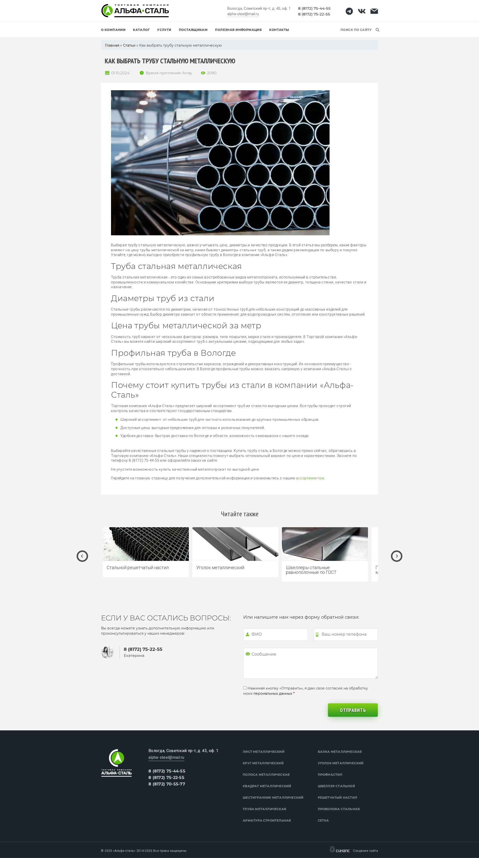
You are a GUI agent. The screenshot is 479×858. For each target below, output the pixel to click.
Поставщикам (193, 30)
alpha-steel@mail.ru (243, 14)
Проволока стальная (339, 809)
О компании (113, 30)
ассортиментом (310, 478)
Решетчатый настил (337, 797)
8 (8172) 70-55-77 (166, 784)
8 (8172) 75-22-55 (314, 14)
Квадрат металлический (267, 786)
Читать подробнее (178, 568)
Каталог (141, 30)
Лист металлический (263, 752)
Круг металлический (263, 763)
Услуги (164, 30)
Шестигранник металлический (273, 797)
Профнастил (330, 774)
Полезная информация (238, 30)
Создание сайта (365, 851)
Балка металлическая (340, 752)
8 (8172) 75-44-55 (314, 8)
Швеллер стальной (336, 786)
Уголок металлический (341, 763)
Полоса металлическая (266, 774)
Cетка (323, 820)
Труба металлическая (264, 809)
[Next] (396, 556)
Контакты (279, 30)
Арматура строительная (267, 820)
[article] (146, 552)
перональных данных (272, 693)
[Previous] (82, 556)
